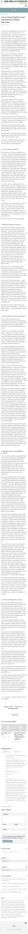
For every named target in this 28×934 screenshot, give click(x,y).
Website (5, 829)
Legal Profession (5, 699)
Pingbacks (17, 751)
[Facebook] (12, 10)
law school (14, 697)
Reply (7, 768)
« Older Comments (6, 806)
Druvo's (4, 889)
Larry (3, 886)
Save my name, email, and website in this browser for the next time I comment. (14, 837)
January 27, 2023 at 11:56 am (13, 758)
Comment (6, 814)
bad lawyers (7, 697)
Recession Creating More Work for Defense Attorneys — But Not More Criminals (19, 736)
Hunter (4, 891)
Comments (7, 751)
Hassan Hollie (9, 779)
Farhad (4, 883)
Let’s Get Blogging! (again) (14, 886)
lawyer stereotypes (21, 697)
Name (5, 824)
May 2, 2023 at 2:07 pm (19, 779)
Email (16, 824)
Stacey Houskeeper (10, 771)
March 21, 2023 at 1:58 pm (12, 773)
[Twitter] (15, 10)
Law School (4, 14)
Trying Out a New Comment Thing (17, 883)
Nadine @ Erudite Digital (8, 879)
